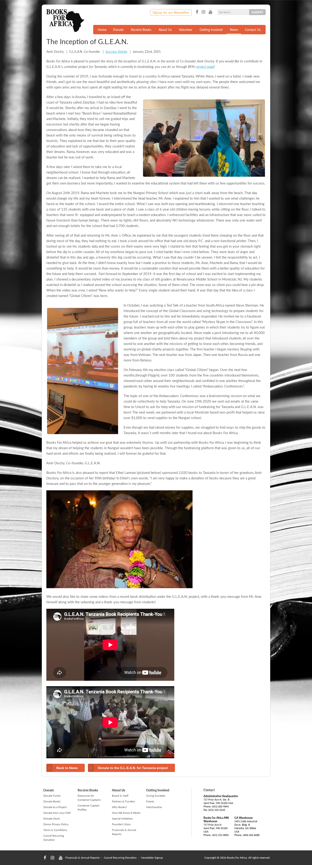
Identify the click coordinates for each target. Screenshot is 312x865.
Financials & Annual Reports (124, 832)
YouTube (210, 12)
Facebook (197, 12)
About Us (165, 29)
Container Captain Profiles (89, 808)
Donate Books (52, 801)
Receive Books (141, 29)
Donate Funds (52, 796)
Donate (118, 29)
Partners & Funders (123, 801)
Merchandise (154, 807)
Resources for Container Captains (89, 798)
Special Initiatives (122, 818)
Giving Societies (155, 796)
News (234, 29)
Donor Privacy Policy (56, 824)
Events (150, 801)
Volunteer (185, 29)
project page (205, 66)
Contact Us (253, 29)
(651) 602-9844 (220, 806)
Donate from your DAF (57, 813)
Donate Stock (51, 818)
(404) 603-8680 (251, 835)
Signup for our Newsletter (171, 12)
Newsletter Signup (152, 858)
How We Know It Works (126, 813)
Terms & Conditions (55, 830)
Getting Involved (211, 29)
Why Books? (119, 807)
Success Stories (116, 51)
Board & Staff (120, 796)
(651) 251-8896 (220, 835)
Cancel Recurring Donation (53, 838)
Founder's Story (121, 824)
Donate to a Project (55, 807)
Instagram (203, 12)
